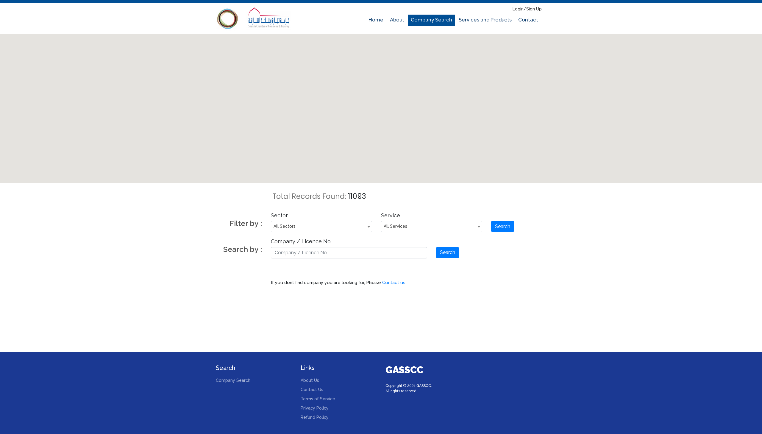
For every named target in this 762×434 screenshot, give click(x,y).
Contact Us (312, 389)
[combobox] (321, 226)
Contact (528, 20)
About (397, 20)
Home (375, 20)
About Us (310, 380)
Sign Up (534, 9)
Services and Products (485, 20)
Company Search (431, 20)
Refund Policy (315, 417)
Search (502, 226)
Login (518, 9)
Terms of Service (318, 398)
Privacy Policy (315, 408)
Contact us (393, 282)
